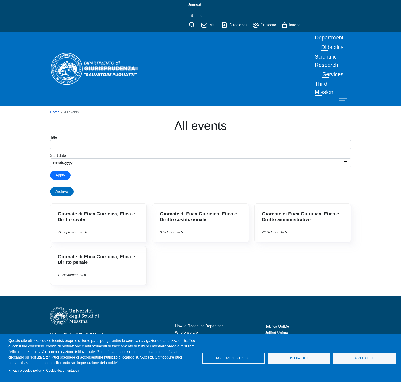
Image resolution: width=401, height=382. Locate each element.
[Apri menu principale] (341, 100)
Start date (58, 155)
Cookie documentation (62, 370)
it (192, 16)
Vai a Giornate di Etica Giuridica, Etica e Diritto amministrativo (302, 222)
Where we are (186, 332)
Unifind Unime (276, 332)
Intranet (295, 25)
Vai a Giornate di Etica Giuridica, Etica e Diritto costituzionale (200, 222)
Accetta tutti (364, 358)
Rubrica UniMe (276, 326)
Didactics (332, 47)
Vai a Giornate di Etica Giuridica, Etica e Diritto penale (98, 265)
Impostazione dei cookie (233, 358)
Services (332, 74)
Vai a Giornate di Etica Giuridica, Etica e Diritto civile (98, 222)
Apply (60, 175)
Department (329, 37)
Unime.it (194, 5)
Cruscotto (268, 25)
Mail (213, 25)
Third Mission (324, 88)
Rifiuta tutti (299, 358)
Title (53, 137)
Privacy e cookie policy (25, 370)
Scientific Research (326, 60)
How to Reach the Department (200, 325)
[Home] (94, 56)
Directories (238, 25)
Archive (61, 191)
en (202, 16)
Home (54, 112)
